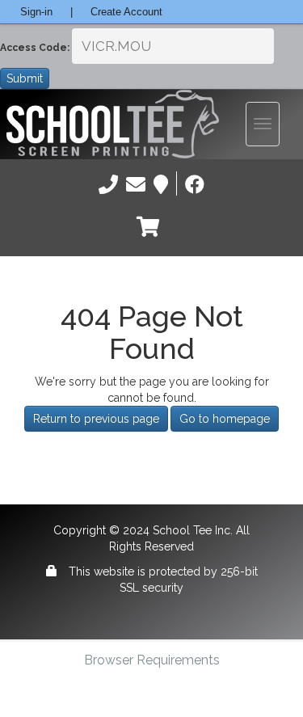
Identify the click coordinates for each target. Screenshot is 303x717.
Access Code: (34, 47)
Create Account (126, 12)
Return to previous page (96, 418)
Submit (24, 78)
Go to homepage (224, 418)
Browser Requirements (152, 660)
